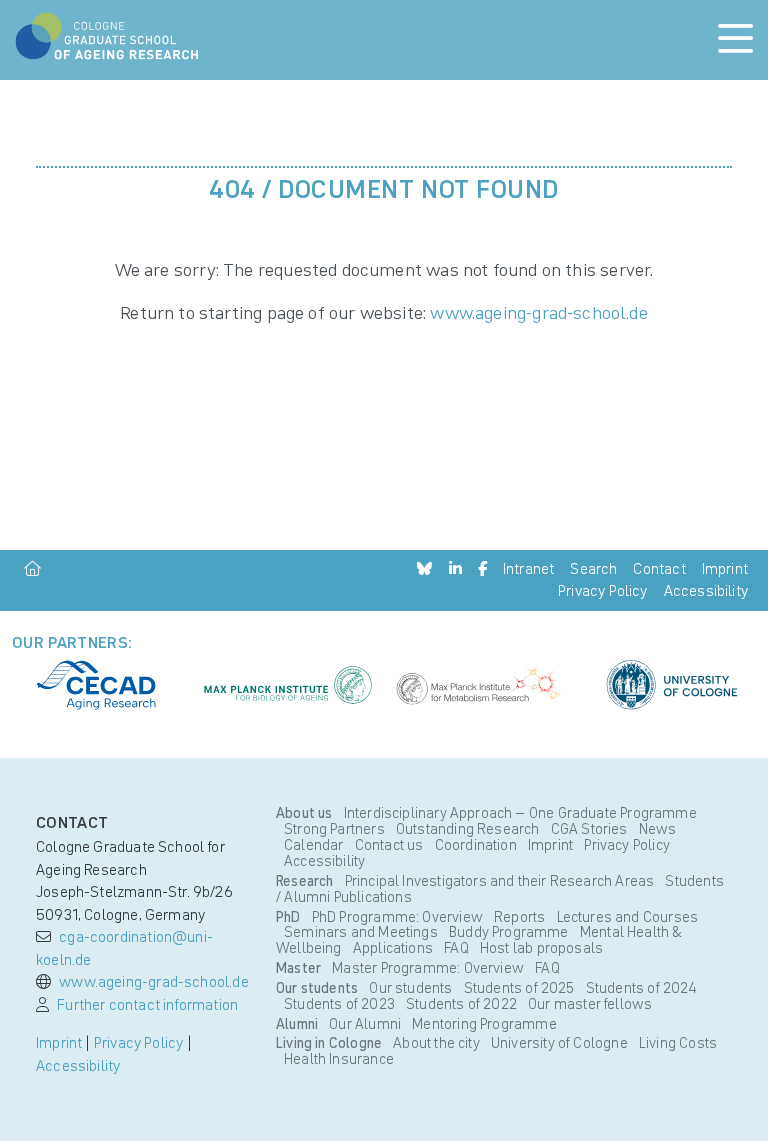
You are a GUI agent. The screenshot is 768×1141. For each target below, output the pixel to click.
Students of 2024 (642, 988)
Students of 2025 (521, 988)
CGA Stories (591, 829)
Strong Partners (336, 829)
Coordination (477, 845)
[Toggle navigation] (735, 40)
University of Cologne (561, 1043)
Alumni (297, 1024)
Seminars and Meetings (362, 932)
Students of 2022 (463, 1004)
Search (593, 568)
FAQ (458, 948)
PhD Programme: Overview (398, 917)
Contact (659, 568)
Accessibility (706, 590)
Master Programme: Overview (428, 968)
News (658, 829)
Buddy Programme (510, 932)
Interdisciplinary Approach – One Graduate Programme (518, 813)
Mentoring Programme (484, 1024)
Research (304, 881)
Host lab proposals (541, 948)
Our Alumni (365, 1024)
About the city (436, 1043)
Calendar (315, 845)
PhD (288, 917)
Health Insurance (339, 1059)
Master (298, 968)
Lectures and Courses (628, 917)
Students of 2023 (341, 1004)
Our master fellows (590, 1004)
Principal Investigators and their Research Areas (499, 881)
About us (304, 813)
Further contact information (147, 1004)
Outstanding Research (469, 829)
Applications (394, 948)
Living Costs (678, 1043)
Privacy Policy (603, 590)
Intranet (528, 568)
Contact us (391, 845)
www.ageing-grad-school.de (539, 312)
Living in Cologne (329, 1043)
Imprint (725, 568)
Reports (521, 917)
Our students (317, 988)
